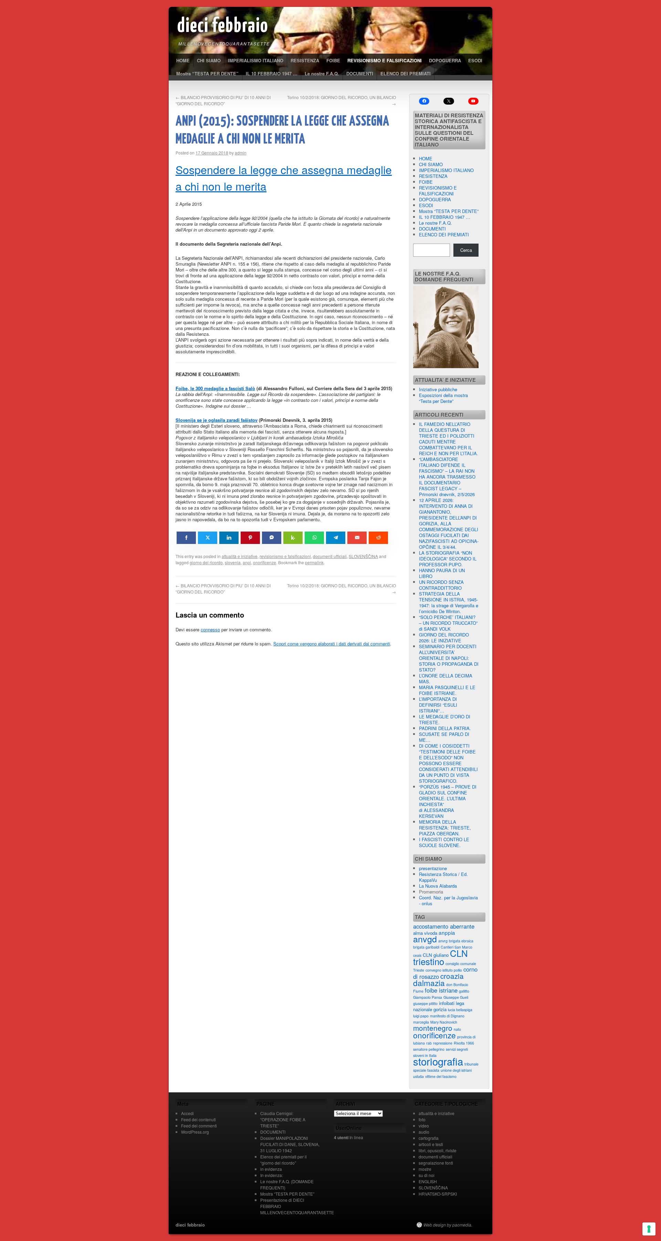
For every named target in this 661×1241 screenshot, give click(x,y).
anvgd (425, 938)
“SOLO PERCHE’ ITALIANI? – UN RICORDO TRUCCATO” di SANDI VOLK (448, 623)
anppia (447, 932)
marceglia (421, 1022)
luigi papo (421, 1015)
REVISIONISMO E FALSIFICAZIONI (384, 60)
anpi (247, 562)
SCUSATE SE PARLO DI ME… (444, 737)
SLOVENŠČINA (363, 556)
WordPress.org (195, 1132)
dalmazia (429, 982)
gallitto (464, 991)
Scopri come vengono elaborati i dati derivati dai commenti (331, 643)
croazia (452, 976)
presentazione (433, 868)
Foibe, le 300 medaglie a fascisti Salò (215, 388)
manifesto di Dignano (447, 1015)
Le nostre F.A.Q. (322, 73)
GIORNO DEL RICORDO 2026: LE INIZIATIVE (444, 637)
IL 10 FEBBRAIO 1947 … (271, 73)
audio (424, 1132)
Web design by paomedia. (447, 1225)
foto (422, 1119)
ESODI (475, 60)
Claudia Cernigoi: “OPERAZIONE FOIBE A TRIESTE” (282, 1119)
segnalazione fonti (436, 1163)
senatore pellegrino (428, 1049)
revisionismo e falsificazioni (285, 556)
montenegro (432, 1028)
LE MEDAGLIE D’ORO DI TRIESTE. (444, 719)
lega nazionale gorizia (438, 1006)
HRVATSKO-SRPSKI (438, 1194)
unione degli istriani (456, 1070)
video (424, 1125)
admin (240, 153)
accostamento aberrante (443, 926)
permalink (314, 562)
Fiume (418, 991)
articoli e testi (431, 1144)
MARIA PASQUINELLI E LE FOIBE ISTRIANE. (447, 690)
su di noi (426, 1175)
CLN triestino (440, 956)
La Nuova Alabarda (438, 885)
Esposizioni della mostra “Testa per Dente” (443, 398)
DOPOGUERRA (445, 60)
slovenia (233, 562)
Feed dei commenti (199, 1125)
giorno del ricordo (206, 562)
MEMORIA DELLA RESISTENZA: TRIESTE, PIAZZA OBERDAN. (445, 828)
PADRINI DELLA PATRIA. (445, 728)
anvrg (443, 940)
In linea (348, 1137)
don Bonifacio (457, 984)
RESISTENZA (305, 60)
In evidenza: (271, 1175)
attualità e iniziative (240, 556)
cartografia (429, 1138)
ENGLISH (428, 1181)
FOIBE (333, 60)
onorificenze (264, 562)
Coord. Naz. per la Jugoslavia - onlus (448, 900)
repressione (442, 1043)
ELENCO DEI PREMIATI (405, 73)
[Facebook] (424, 101)
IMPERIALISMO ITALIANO (255, 60)
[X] (448, 101)
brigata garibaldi (426, 947)
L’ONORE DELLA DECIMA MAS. (445, 678)
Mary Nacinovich (443, 1022)
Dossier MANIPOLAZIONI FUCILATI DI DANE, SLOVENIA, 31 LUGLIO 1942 (289, 1144)
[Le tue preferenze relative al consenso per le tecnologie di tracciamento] (648, 1228)
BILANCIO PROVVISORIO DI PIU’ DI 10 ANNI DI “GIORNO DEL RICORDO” (223, 100)
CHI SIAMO (209, 60)
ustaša (418, 1076)
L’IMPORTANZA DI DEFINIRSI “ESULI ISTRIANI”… (438, 705)
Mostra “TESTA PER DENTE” (207, 73)
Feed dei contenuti (198, 1119)
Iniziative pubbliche (438, 389)
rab (429, 1043)
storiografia (438, 1061)
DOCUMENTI (359, 73)
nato (457, 1029)
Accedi (187, 1113)
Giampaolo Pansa (427, 997)
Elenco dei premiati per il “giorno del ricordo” (283, 1160)
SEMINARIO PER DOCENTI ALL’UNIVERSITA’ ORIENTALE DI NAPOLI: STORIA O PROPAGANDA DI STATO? (449, 658)
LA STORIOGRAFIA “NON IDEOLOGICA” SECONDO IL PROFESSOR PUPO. (447, 558)
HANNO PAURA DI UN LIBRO (442, 573)
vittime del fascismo (441, 1076)
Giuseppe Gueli (455, 997)
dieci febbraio (223, 26)
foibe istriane (441, 990)
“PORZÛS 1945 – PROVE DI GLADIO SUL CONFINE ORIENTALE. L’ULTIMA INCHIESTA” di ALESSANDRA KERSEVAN (447, 801)
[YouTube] (473, 101)
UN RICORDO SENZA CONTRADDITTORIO (441, 585)
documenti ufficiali (330, 556)
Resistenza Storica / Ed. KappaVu (443, 877)
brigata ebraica (461, 940)
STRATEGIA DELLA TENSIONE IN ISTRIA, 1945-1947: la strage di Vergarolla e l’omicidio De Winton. (448, 602)
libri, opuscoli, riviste (438, 1150)
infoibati (446, 1003)
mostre (425, 1169)
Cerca (466, 250)
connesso (210, 629)
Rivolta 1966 (464, 1043)
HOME (183, 60)
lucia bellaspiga (460, 1009)
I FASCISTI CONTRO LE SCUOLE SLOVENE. (444, 842)
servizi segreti (457, 1049)
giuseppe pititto (425, 1003)
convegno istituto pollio (444, 970)
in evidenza (271, 1169)
